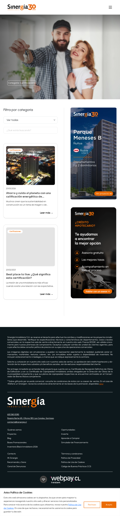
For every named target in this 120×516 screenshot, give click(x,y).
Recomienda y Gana (16, 462)
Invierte (64, 434)
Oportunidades (68, 430)
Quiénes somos (14, 430)
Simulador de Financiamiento (74, 442)
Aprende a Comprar (70, 438)
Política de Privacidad (70, 458)
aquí (101, 384)
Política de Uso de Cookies (73, 462)
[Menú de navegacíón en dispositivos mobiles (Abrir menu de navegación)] (110, 7)
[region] (60, 502)
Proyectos (11, 434)
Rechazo (92, 504)
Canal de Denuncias (16, 466)
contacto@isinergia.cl (17, 422)
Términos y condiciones (71, 454)
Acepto (109, 504)
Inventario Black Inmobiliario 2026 (22, 446)
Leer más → (46, 213)
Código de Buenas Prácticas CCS (76, 466)
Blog (9, 438)
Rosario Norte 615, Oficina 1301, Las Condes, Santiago (30, 418)
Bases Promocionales (16, 442)
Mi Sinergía (12, 458)
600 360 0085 (13, 414)
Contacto (11, 454)
